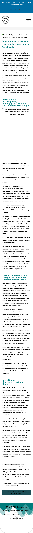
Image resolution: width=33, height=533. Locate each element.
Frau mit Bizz (24, 515)
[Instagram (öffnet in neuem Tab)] (10, 8)
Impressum (12, 518)
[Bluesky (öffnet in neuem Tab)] (18, 8)
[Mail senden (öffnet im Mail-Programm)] (23, 8)
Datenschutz (20, 518)
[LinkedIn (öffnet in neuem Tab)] (14, 8)
